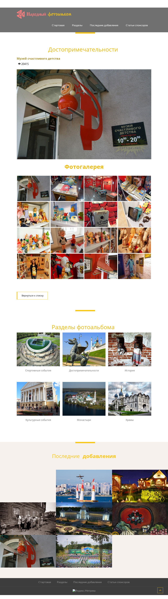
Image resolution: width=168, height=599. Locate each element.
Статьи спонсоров (137, 25)
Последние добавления (104, 25)
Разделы (77, 25)
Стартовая (58, 25)
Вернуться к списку (32, 295)
